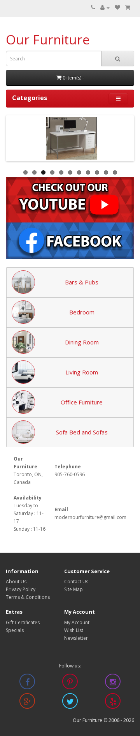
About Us (16, 581)
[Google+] (27, 702)
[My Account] (105, 7)
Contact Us (76, 581)
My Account (76, 622)
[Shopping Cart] (127, 7)
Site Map (73, 589)
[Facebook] (27, 683)
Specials (15, 630)
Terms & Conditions (28, 597)
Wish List (73, 630)
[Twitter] (70, 702)
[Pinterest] (70, 683)
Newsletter (76, 638)
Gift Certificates (23, 622)
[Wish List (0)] (117, 7)
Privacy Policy (20, 589)
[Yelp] (113, 702)
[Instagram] (113, 683)
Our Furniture (48, 39)
